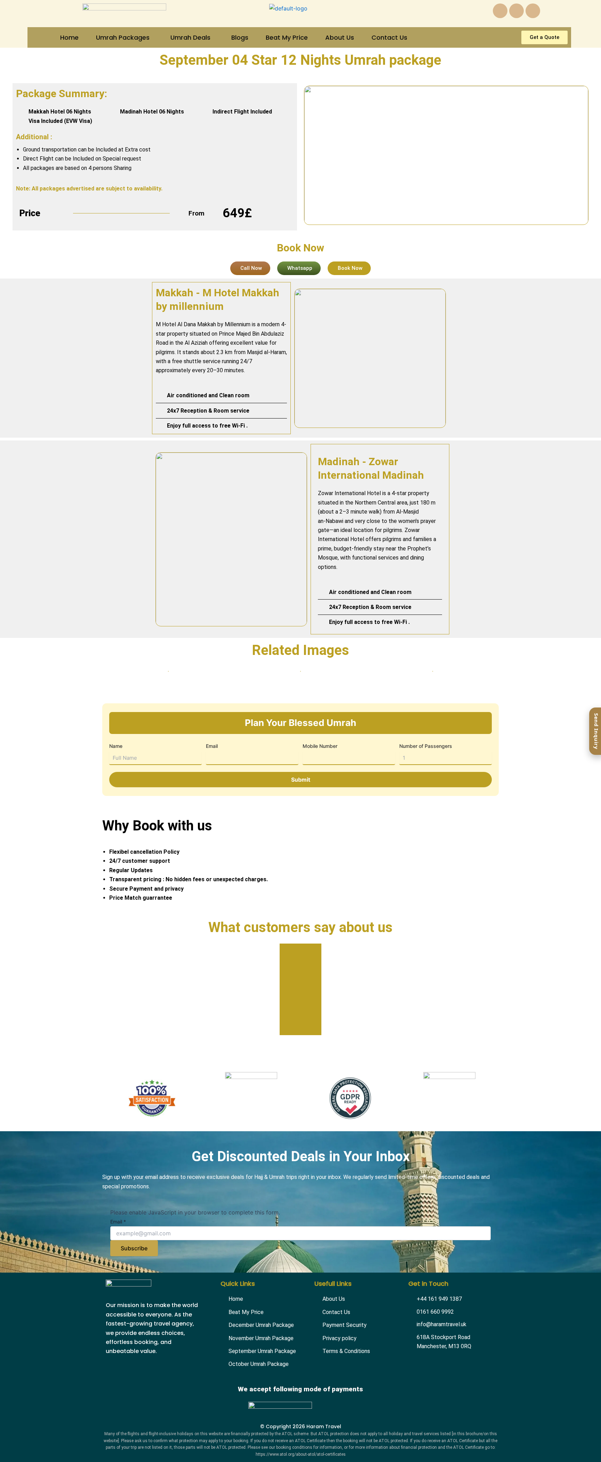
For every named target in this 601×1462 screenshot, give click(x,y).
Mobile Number (320, 746)
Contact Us (389, 37)
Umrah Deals (190, 37)
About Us (339, 37)
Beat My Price (287, 37)
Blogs (239, 37)
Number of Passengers (425, 746)
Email (212, 746)
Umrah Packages (123, 37)
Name (115, 746)
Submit (300, 779)
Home (69, 37)
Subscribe (134, 1248)
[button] (124, 37)
